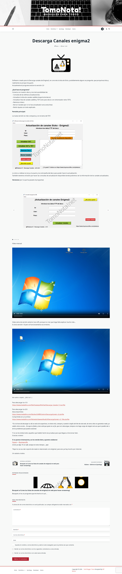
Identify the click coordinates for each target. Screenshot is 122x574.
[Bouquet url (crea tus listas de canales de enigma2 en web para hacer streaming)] (61, 482)
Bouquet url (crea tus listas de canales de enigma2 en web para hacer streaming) (41, 490)
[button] (108, 210)
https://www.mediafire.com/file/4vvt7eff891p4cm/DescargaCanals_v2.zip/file (38, 414)
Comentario (17, 510)
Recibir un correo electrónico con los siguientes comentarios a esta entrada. (36, 549)
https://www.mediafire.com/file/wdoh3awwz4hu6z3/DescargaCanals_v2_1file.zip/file (40, 419)
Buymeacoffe (23, 442)
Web (14, 540)
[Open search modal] (109, 29)
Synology (61, 29)
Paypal (14, 442)
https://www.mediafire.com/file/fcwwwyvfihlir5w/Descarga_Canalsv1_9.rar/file (38, 405)
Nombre (16, 529)
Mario (57, 46)
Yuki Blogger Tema (89, 569)
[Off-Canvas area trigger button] (13, 29)
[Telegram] (102, 29)
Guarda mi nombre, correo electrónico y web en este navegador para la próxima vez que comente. (44, 545)
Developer (68, 29)
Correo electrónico (19, 535)
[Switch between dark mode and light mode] (106, 29)
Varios (74, 29)
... (46, 494)
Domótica (53, 29)
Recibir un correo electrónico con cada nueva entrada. (30, 553)
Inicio (47, 29)
